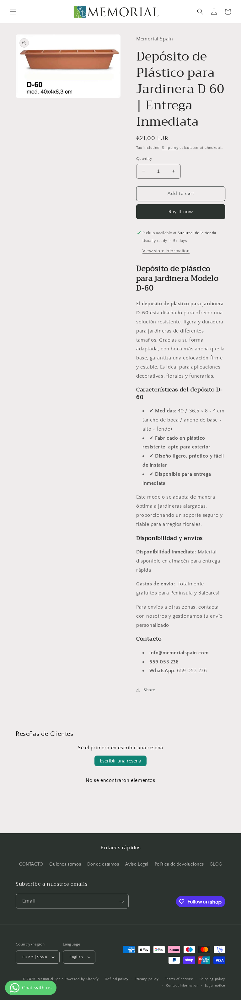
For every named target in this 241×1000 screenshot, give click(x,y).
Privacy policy (147, 979)
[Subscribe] (121, 901)
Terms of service (179, 979)
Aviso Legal (136, 864)
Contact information (182, 985)
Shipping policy (213, 979)
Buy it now (181, 211)
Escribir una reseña (120, 761)
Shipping (170, 148)
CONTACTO (31, 864)
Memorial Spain (50, 979)
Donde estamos (103, 864)
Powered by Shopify (82, 979)
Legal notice (215, 985)
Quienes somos (65, 864)
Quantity (144, 158)
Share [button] (149, 690)
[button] (13, 11)
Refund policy (116, 979)
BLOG (216, 864)
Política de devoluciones (179, 864)
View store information (166, 251)
